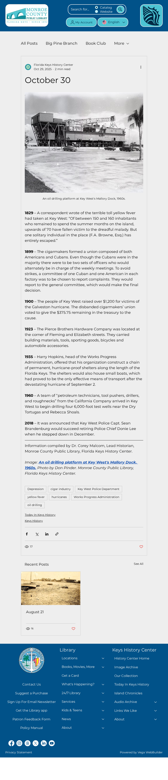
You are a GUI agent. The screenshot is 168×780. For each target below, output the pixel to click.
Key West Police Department (98, 489)
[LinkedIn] (44, 743)
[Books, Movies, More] (103, 667)
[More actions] (140, 67)
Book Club (96, 43)
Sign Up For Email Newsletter (31, 702)
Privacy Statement (18, 752)
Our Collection (126, 676)
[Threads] (28, 743)
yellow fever (36, 497)
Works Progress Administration (96, 497)
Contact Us (31, 684)
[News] (103, 719)
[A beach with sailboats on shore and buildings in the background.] (50, 588)
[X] (36, 743)
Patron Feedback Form (31, 719)
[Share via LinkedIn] (47, 534)
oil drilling (34, 505)
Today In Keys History (40, 515)
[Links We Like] (156, 710)
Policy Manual (31, 728)
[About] (103, 727)
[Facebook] (11, 743)
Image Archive (126, 667)
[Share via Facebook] (27, 534)
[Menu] (151, 15)
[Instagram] (19, 743)
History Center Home (131, 658)
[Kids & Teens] (103, 710)
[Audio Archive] (156, 702)
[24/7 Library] (103, 693)
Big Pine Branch (61, 43)
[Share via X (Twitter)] (37, 534)
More (119, 43)
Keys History (34, 521)
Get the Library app (31, 710)
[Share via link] (57, 534)
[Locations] (103, 658)
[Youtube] (52, 743)
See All (138, 564)
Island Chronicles (128, 693)
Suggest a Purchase (31, 693)
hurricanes (59, 497)
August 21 (35, 612)
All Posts (29, 43)
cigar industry (61, 489)
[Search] (120, 9)
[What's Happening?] (103, 684)
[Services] (103, 701)
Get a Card (70, 676)
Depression (35, 489)
